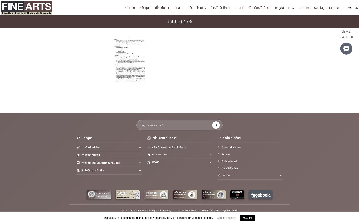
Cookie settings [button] (226, 217)
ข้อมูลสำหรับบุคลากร (231, 147)
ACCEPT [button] (247, 218)
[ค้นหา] (216, 125)
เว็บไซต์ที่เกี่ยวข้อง (230, 168)
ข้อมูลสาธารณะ (284, 7)
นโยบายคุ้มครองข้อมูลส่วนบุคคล (319, 7)
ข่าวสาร (178, 7)
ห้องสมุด (226, 154)
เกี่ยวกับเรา (162, 7)
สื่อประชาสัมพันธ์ (229, 161)
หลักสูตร (145, 7)
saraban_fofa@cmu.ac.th (223, 210)
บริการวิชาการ (197, 7)
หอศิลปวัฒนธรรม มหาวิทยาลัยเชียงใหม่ (169, 147)
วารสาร (239, 7)
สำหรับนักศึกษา (220, 7)
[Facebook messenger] (346, 49)
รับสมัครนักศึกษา (260, 7)
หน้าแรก (130, 7)
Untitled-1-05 (179, 21)
